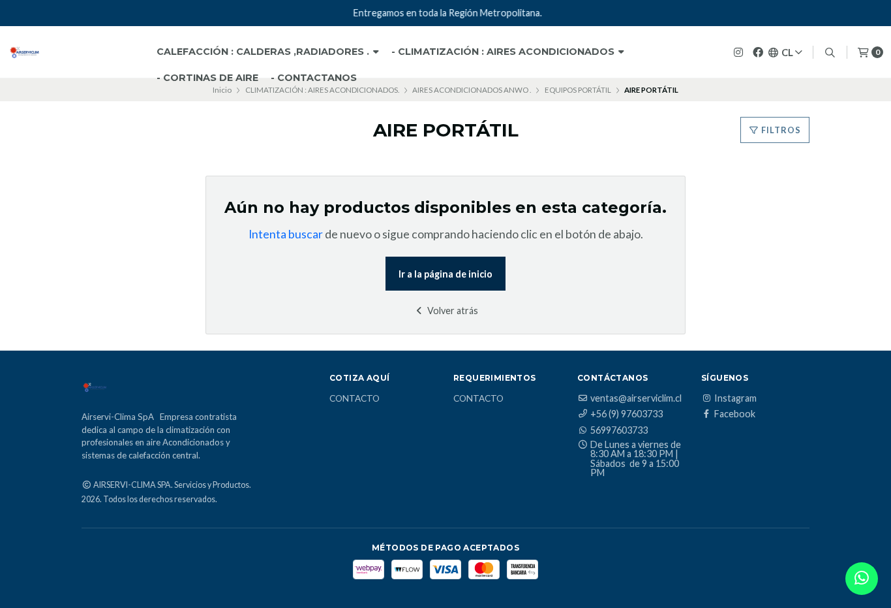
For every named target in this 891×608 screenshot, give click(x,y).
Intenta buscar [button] (286, 234)
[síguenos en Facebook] (757, 52)
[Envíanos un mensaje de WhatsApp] (861, 578)
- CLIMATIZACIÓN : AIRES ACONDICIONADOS (504, 51)
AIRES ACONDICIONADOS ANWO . (471, 90)
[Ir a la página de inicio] (24, 52)
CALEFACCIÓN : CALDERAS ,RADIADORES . (264, 51)
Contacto (354, 399)
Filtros (780, 130)
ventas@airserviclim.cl (636, 398)
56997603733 (619, 430)
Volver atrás (451, 310)
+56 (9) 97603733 (626, 414)
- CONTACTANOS (314, 78)
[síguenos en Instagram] (738, 52)
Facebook (734, 414)
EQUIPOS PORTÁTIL (578, 90)
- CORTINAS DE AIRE (207, 78)
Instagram (735, 398)
